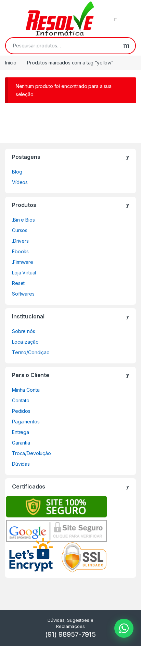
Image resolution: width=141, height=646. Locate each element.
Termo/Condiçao (31, 352)
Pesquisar (126, 46)
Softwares (23, 294)
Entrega (20, 432)
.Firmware (22, 262)
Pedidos (21, 411)
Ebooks (20, 251)
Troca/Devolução (31, 453)
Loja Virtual (24, 272)
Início (10, 62)
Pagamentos (26, 421)
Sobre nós (23, 331)
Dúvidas (21, 464)
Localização (25, 342)
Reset (18, 283)
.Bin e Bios (23, 220)
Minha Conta (25, 390)
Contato (20, 400)
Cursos (19, 230)
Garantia (21, 443)
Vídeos (20, 182)
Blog (17, 172)
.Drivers (20, 241)
